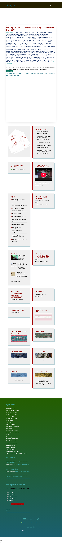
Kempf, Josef (23, 46)
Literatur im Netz (10, 445)
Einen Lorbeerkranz (12, 492)
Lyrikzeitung (9, 420)
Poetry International (11, 412)
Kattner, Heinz (15, 46)
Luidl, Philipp (22, 51)
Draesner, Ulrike (14, 39)
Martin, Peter (45, 51)
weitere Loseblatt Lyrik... (42, 204)
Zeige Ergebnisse (18, 506)
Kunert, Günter (30, 49)
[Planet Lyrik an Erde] (43, 321)
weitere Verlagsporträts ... (17, 299)
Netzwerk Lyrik (10, 416)
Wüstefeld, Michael (47, 62)
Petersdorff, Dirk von (17, 56)
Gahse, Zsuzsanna (16, 42)
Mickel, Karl (37, 52)
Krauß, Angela (31, 48)
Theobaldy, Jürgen (41, 60)
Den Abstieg (10, 500)
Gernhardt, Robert (34, 42)
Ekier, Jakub (14, 40)
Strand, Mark (42, 59)
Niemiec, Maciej (21, 54)
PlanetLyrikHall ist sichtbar (18, 224)
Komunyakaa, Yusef (21, 48)
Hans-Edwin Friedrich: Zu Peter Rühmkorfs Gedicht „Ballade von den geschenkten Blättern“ (44, 152)
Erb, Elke (28, 40)
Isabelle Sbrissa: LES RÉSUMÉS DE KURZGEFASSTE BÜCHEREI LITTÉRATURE (44, 138)
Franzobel (43, 40)
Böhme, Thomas (39, 34)
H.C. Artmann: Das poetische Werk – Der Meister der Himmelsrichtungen (17, 475)
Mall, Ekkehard (30, 51)
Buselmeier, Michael (36, 36)
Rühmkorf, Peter (13, 57)
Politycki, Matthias (29, 56)
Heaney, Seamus (14, 45)
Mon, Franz (44, 52)
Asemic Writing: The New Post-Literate (16, 453)
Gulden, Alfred (13, 43)
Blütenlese (32, 34)
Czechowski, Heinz (14, 37)
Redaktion (11, 32)
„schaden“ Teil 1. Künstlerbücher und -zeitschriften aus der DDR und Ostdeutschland (21, 274)
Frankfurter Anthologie (12, 426)
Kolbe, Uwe (12, 48)
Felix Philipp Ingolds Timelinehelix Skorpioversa (18, 235)
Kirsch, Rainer (46, 46)
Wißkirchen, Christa (35, 62)
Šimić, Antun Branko (14, 59)
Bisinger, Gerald (24, 34)
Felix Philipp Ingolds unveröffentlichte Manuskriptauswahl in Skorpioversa (17, 230)
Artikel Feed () (16, 312)
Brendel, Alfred (14, 36)
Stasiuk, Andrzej (25, 59)
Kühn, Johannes (21, 49)
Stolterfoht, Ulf (34, 59)
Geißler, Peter (25, 42)
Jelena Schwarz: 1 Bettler (42, 183)
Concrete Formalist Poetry (13, 451)
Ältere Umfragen (9, 510)
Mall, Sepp (38, 51)
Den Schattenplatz (12, 498)
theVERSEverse (10, 449)
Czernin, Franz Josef (25, 37)
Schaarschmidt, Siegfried (35, 57)
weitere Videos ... (15, 281)
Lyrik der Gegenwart (11, 418)
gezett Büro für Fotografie (13, 433)
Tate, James (33, 60)
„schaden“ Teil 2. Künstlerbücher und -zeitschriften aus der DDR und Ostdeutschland (22, 266)
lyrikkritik (9, 422)
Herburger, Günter (24, 45)
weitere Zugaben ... (40, 186)
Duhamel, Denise (23, 39)
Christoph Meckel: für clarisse (43, 142)
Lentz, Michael (38, 49)
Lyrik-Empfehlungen (11, 414)
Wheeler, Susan (25, 62)
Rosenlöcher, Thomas (40, 56)
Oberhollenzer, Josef (41, 54)
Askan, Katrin (35, 32)
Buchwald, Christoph (25, 36)
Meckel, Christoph (28, 52)
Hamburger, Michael (23, 43)
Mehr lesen (9, 71)
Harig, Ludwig (33, 43)
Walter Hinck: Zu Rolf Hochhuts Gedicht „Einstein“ (16, 468)
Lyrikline (8, 435)
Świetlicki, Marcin (24, 60)
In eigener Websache (16, 213)
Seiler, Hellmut (47, 57)
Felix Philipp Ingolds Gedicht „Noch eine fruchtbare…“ (18, 199)
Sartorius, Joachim (23, 57)
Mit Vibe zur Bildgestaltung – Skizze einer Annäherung (18, 209)
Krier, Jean (13, 49)
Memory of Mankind (11, 443)
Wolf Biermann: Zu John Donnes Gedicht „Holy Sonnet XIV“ (44, 146)
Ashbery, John (27, 32)
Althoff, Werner (19, 32)
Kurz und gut (9, 437)
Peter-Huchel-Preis (11, 441)
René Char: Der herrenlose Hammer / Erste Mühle (42, 132)
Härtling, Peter (42, 43)
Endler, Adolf (21, 40)
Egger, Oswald (43, 39)
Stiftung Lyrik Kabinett (12, 410)
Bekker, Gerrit (15, 34)
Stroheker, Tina (14, 60)
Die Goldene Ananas (12, 496)
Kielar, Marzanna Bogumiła (34, 46)
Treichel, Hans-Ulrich (15, 62)
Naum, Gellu (13, 54)
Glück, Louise (43, 42)
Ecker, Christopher (34, 39)
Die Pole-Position (12, 494)
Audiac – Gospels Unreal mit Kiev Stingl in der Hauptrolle (22, 257)
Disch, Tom (35, 37)
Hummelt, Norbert (35, 45)
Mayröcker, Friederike (17, 52)
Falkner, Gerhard (36, 40)
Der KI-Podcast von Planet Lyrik (19, 216)
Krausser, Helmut (40, 48)
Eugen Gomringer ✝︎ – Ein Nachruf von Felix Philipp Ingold (19, 204)
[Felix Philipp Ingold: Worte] (43, 337)
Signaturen (9, 428)
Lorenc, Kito (14, 51)
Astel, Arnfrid (43, 32)
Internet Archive (10, 447)
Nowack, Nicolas (30, 54)
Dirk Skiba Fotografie (12, 430)
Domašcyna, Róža (43, 37)
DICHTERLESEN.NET (12, 439)
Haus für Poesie (10, 408)
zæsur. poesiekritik (11, 424)
